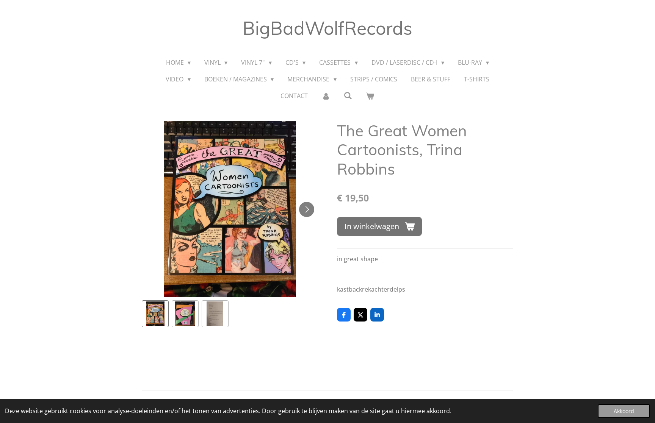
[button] (155, 313)
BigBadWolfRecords (327, 28)
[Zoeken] (348, 95)
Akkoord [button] (624, 411)
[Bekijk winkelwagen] (370, 95)
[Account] (326, 95)
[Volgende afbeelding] (306, 209)
